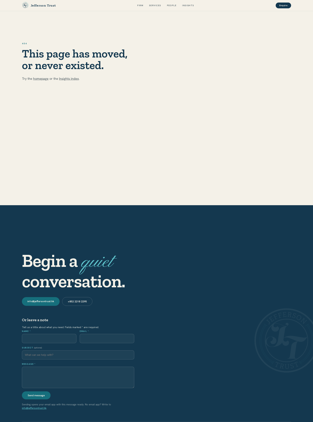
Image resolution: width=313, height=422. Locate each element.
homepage (41, 78)
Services (155, 5)
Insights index (69, 78)
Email (84, 331)
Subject (32, 347)
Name (26, 331)
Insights (188, 5)
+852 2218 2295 (77, 301)
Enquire (283, 5)
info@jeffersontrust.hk (40, 301)
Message (29, 364)
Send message (36, 395)
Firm (140, 5)
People (172, 5)
